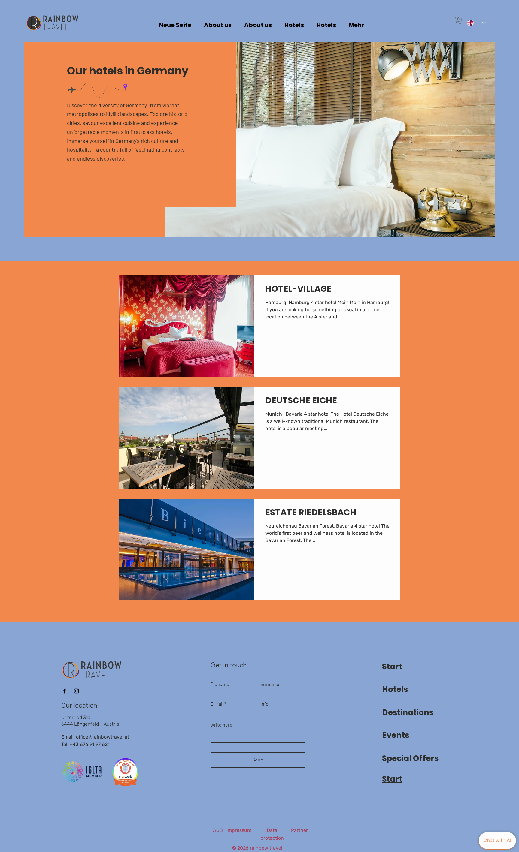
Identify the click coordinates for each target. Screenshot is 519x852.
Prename (220, 684)
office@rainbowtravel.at (102, 737)
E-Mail (217, 703)
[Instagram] (76, 691)
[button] (458, 20)
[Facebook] (64, 691)
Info (264, 703)
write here (221, 724)
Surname (269, 684)
